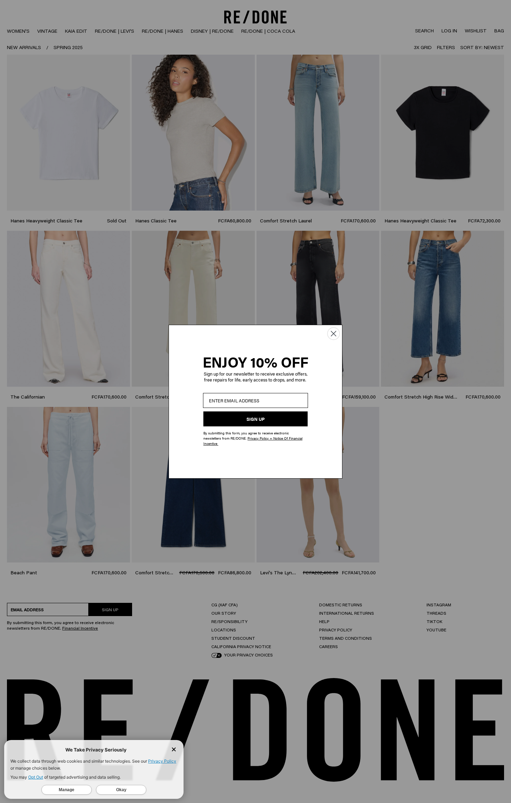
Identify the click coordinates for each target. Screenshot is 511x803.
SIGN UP (255, 419)
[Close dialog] (333, 334)
